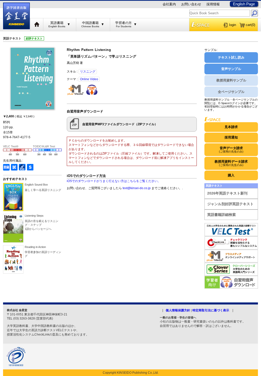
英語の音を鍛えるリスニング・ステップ (41, 224)
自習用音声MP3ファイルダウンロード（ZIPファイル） (120, 124)
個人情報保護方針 (178, 310)
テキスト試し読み (231, 57)
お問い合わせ (191, 4)
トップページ (37, 24)
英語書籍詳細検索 (221, 215)
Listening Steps (34, 215)
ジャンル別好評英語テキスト (230, 204)
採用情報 (213, 4)
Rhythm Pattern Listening (89, 50)
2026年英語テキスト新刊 (227, 193)
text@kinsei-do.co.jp (137, 188)
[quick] (254, 13)
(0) (250, 25)
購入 (231, 175)
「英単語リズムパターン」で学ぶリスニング (101, 56)
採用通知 (231, 137)
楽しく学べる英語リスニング (43, 189)
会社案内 (169, 4)
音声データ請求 (231, 149)
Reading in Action (35, 246)
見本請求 (231, 127)
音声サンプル (231, 69)
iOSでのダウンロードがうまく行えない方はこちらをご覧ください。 (114, 181)
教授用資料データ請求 (231, 163)
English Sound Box (36, 184)
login (232, 25)
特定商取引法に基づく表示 (210, 310)
